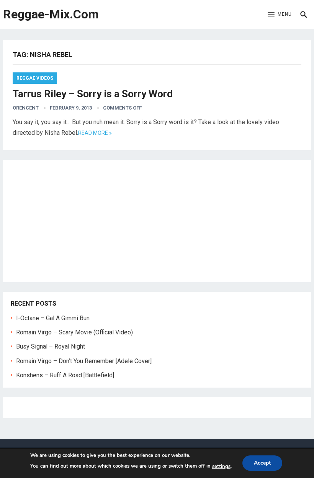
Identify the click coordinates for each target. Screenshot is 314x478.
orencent (26, 108)
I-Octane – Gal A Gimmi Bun (53, 318)
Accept (262, 463)
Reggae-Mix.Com (51, 14)
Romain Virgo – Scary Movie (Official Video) (74, 332)
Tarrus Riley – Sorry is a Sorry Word (93, 94)
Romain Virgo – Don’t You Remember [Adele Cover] (84, 361)
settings (221, 466)
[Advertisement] (157, 221)
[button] (280, 14)
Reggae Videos (34, 78)
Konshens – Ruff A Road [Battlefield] (65, 375)
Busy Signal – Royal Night (50, 346)
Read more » (95, 133)
